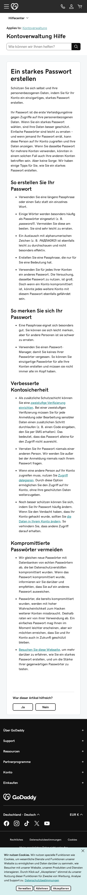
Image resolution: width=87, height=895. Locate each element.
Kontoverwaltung (34, 27)
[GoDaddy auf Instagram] (16, 825)
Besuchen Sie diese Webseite (39, 649)
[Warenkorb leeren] (80, 6)
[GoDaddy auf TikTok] (26, 825)
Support (9, 740)
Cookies (72, 839)
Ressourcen (11, 751)
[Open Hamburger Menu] (4, 6)
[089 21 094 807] (63, 6)
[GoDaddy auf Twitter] (37, 825)
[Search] (76, 46)
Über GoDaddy (13, 730)
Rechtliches (16, 839)
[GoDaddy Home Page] (20, 797)
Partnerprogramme (17, 761)
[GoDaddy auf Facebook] (6, 825)
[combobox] (39, 46)
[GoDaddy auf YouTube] (47, 825)
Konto (7, 772)
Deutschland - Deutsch (19, 814)
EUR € (74, 814)
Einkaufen (10, 782)
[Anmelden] (71, 6)
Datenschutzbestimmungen (45, 839)
